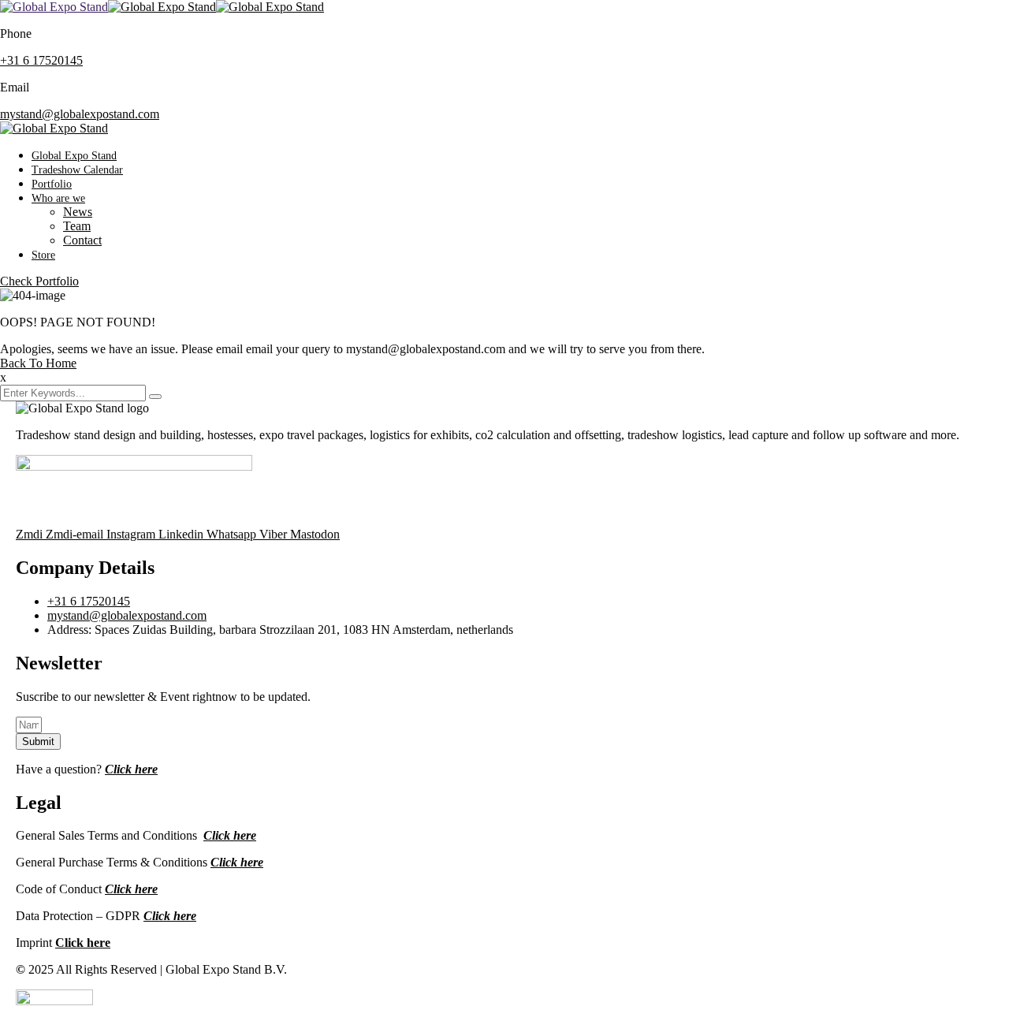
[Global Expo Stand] (54, 6)
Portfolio (52, 184)
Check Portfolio (39, 281)
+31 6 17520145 (41, 60)
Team (77, 226)
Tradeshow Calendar (77, 170)
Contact (82, 240)
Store (43, 255)
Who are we (58, 198)
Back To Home (38, 363)
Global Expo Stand (74, 156)
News (77, 211)
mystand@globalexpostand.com (79, 114)
